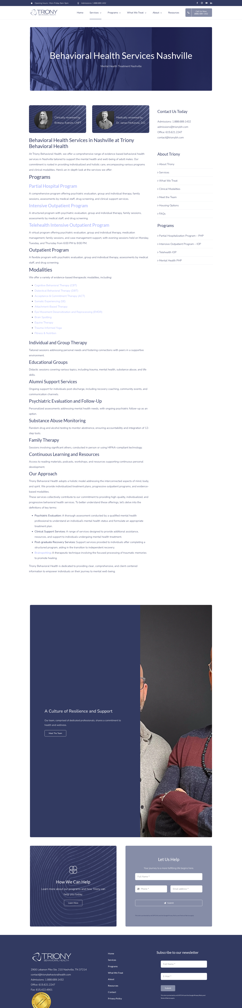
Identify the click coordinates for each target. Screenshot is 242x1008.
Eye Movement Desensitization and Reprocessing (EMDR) (68, 312)
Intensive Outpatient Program (58, 205)
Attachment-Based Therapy (51, 306)
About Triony (166, 164)
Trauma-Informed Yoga (48, 328)
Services (164, 172)
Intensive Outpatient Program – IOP (180, 244)
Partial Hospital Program (53, 186)
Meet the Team (168, 197)
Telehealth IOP (167, 252)
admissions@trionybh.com (172, 127)
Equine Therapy (44, 322)
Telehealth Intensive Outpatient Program (69, 225)
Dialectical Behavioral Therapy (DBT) (56, 291)
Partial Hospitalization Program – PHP (181, 236)
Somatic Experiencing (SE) (50, 301)
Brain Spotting (43, 317)
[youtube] (206, 3)
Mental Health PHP (170, 260)
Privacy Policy (172, 915)
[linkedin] (211, 3)
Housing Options (169, 205)
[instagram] (202, 3)
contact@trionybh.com (170, 137)
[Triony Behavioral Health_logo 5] (52, 951)
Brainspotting (43, 553)
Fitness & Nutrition (45, 333)
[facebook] (197, 3)
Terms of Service (185, 915)
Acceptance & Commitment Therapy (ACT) (60, 296)
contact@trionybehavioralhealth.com (51, 974)
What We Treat (168, 181)
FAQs (162, 214)
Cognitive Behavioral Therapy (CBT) (56, 285)
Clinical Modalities (169, 189)
